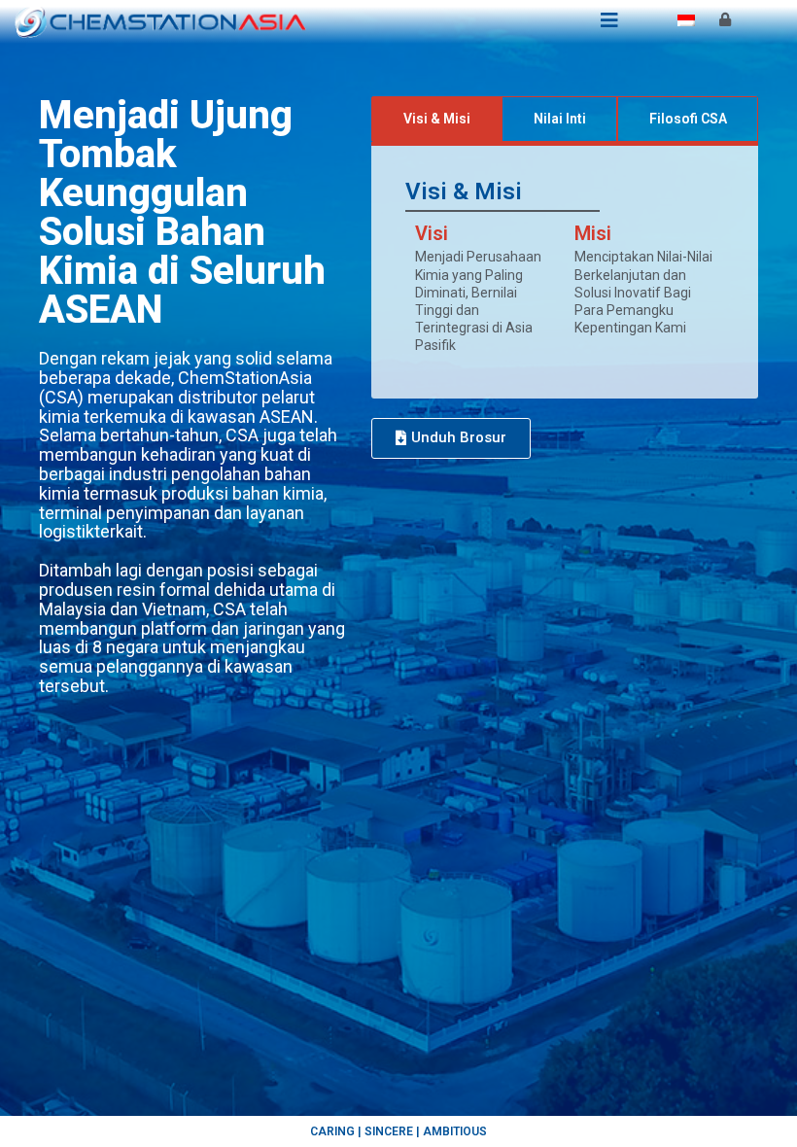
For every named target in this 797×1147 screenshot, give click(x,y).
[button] (451, 438)
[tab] (436, 119)
